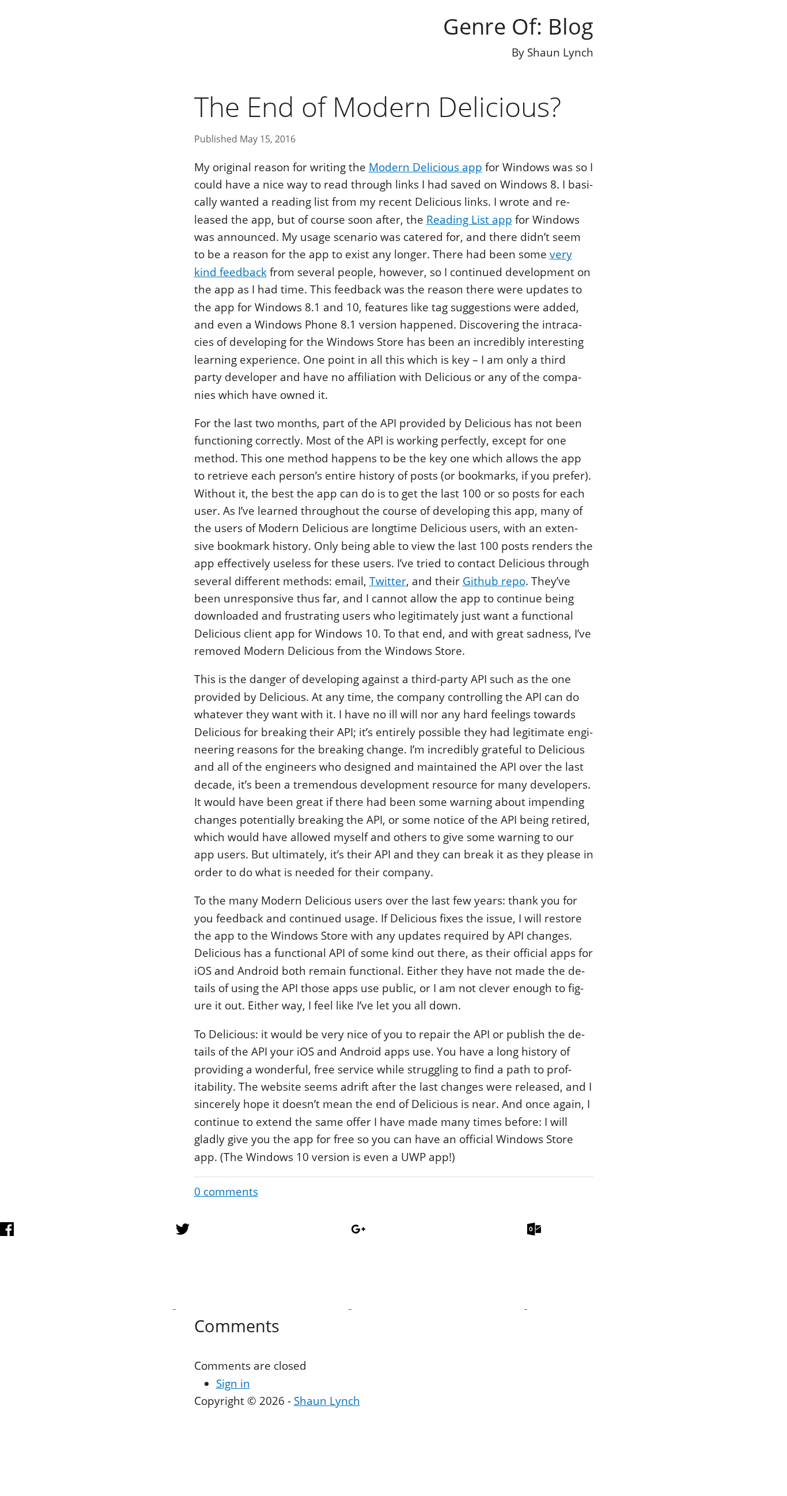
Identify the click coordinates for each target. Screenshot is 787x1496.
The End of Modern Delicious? (377, 106)
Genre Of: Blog (518, 26)
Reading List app (469, 219)
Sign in (233, 1383)
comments (226, 1191)
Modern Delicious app (425, 167)
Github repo (494, 581)
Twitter (387, 581)
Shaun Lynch (327, 1400)
